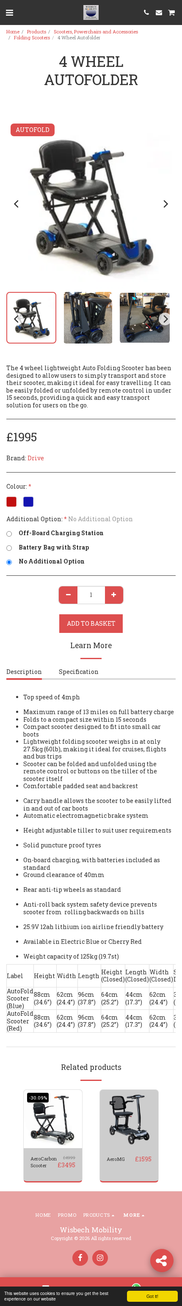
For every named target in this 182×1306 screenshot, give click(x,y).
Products (36, 31)
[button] (9, 12)
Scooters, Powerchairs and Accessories (96, 31)
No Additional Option (52, 561)
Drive (36, 458)
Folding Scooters (32, 37)
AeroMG (116, 1159)
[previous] (17, 204)
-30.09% (38, 1097)
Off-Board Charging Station (61, 533)
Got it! (152, 1296)
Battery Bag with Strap (54, 547)
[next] (165, 204)
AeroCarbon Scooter (43, 1162)
